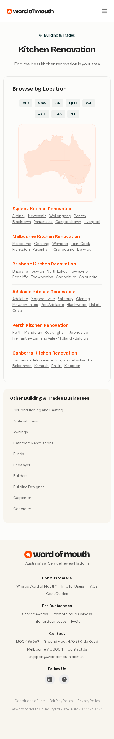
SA (57, 103)
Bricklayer (21, 465)
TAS (58, 114)
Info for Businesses (50, 621)
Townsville (79, 271)
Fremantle (21, 338)
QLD (73, 103)
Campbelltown (68, 221)
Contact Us (77, 649)
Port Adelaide (52, 304)
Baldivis (81, 338)
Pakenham (42, 249)
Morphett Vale (43, 299)
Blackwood (77, 304)
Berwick (84, 249)
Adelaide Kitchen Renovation (44, 291)
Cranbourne (63, 249)
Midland (65, 338)
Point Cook (80, 243)
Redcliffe (20, 277)
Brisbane (20, 271)
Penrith (80, 216)
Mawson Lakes (25, 304)
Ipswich (37, 271)
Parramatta (43, 221)
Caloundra (88, 277)
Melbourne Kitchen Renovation (46, 236)
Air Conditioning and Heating (38, 410)
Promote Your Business (72, 614)
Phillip (56, 365)
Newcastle (37, 216)
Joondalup (78, 332)
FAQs (93, 586)
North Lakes (57, 271)
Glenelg (83, 299)
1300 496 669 (27, 641)
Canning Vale (43, 338)
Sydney (18, 216)
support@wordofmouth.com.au (57, 656)
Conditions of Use (29, 701)
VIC (26, 103)
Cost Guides (57, 593)
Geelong (42, 243)
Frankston (21, 249)
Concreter (22, 509)
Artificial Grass (25, 421)
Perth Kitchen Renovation (40, 325)
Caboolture (66, 277)
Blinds (18, 454)
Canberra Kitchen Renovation (44, 353)
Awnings (20, 432)
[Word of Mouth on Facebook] (64, 679)
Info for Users (72, 586)
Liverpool (92, 221)
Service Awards (35, 614)
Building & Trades (59, 34)
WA (89, 103)
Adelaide (20, 299)
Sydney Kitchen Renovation (42, 208)
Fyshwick (82, 360)
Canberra (20, 360)
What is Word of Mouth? (36, 586)
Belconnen (41, 360)
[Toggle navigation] (104, 11)
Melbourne (21, 243)
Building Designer (28, 487)
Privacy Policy (88, 701)
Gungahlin (62, 360)
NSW (42, 103)
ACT (42, 114)
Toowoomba (42, 277)
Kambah (41, 365)
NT (73, 114)
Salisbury (65, 299)
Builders (20, 476)
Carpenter (22, 497)
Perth (17, 332)
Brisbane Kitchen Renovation (44, 264)
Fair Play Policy (61, 701)
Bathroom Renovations (33, 443)
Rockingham (56, 332)
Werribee (60, 243)
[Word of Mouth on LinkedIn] (50, 679)
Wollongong (60, 216)
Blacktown (21, 221)
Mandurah (33, 332)
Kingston (72, 365)
